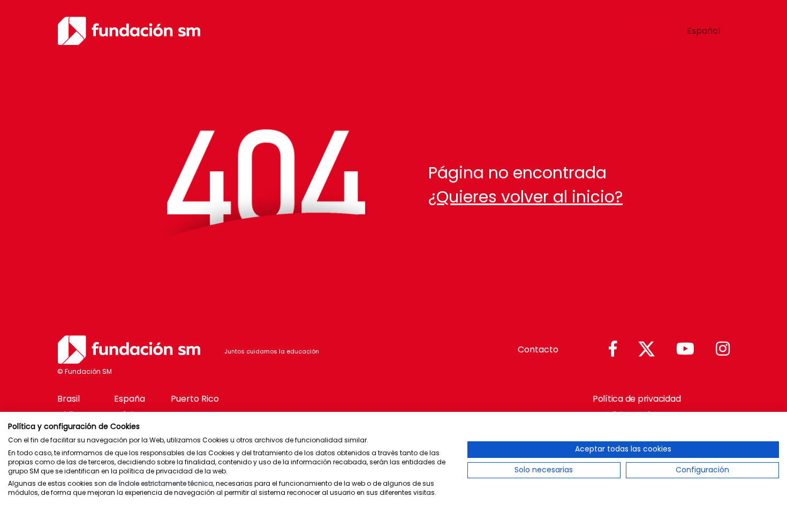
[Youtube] (685, 349)
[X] (646, 350)
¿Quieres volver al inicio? (525, 196)
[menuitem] (655, 31)
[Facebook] (613, 349)
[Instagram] (723, 349)
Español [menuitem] (703, 30)
